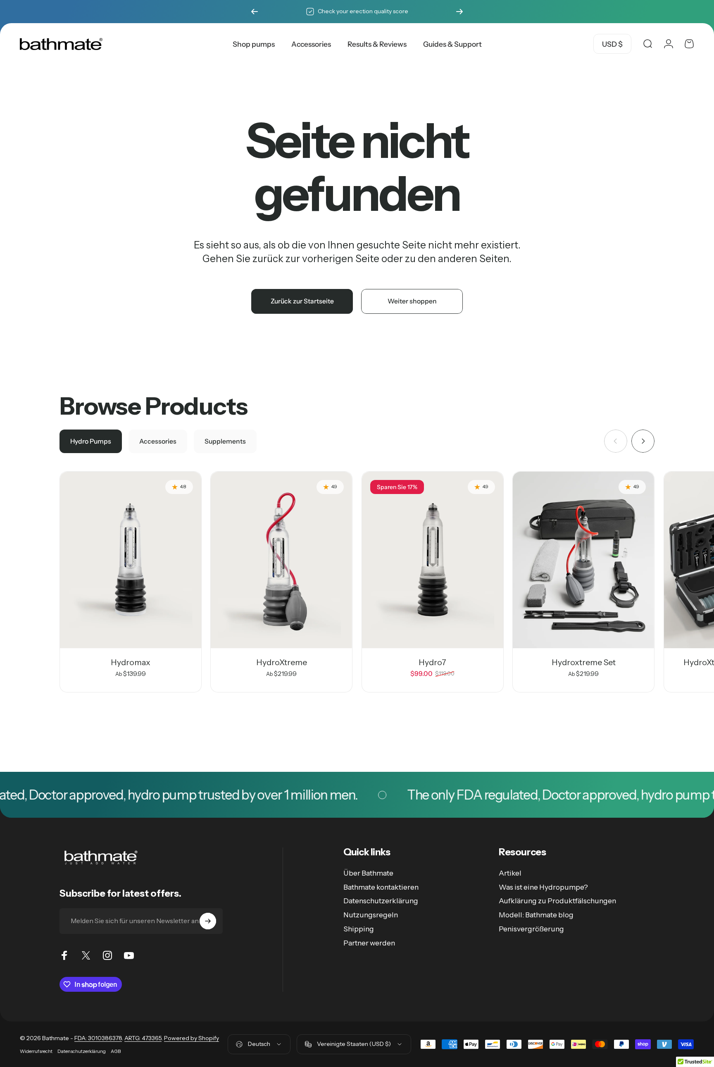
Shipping (358, 928)
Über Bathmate (368, 873)
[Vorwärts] (459, 11)
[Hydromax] (130, 560)
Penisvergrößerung (531, 928)
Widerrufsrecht (36, 1051)
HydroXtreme (281, 662)
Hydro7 (432, 662)
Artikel (510, 873)
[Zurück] (254, 11)
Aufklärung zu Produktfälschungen (557, 901)
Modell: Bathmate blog (536, 914)
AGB (116, 1051)
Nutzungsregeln (370, 914)
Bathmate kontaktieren (381, 887)
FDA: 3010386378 (98, 1038)
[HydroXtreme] (281, 560)
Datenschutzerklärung (380, 901)
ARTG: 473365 (143, 1038)
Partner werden (369, 942)
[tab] (91, 441)
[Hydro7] (432, 560)
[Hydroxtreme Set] (583, 560)
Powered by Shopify (191, 1038)
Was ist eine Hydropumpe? (543, 887)
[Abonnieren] (208, 921)
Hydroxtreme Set (584, 662)
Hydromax (130, 662)
